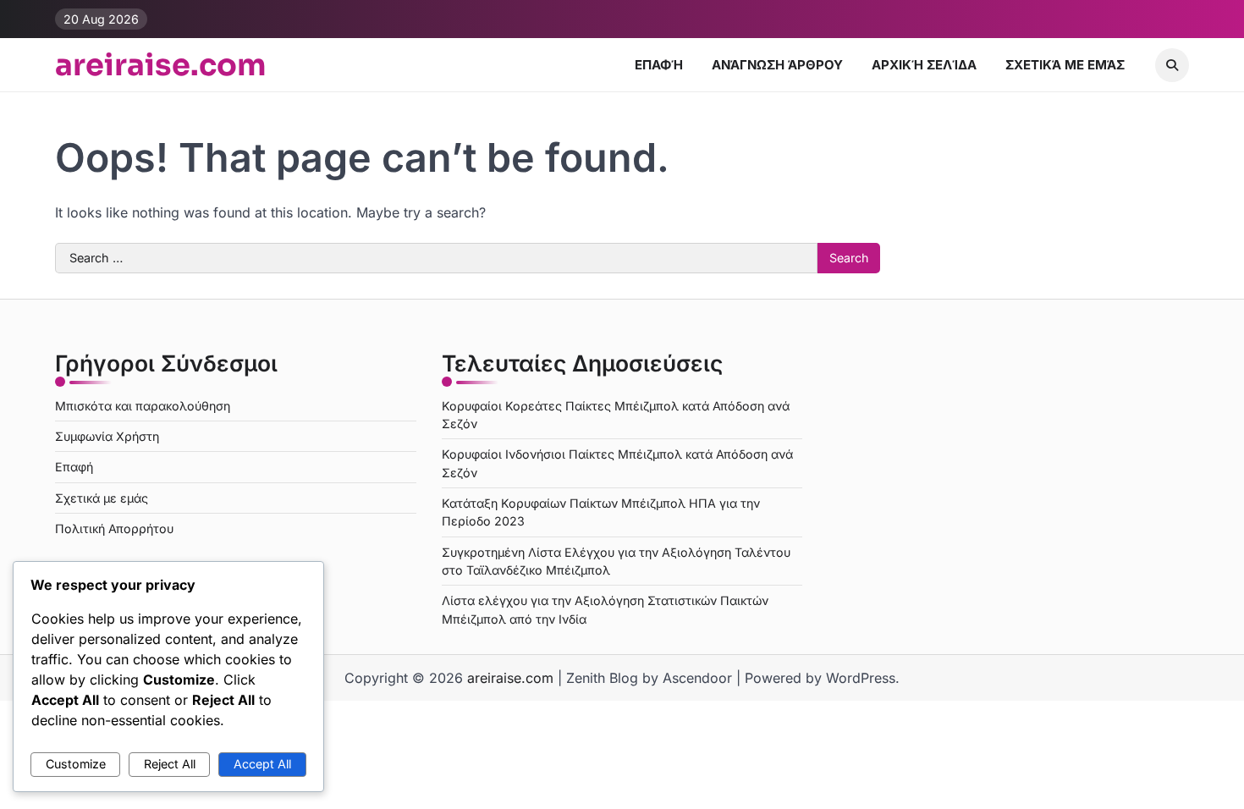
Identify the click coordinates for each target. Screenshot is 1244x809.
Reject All (169, 764)
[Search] (1172, 65)
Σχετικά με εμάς (1065, 65)
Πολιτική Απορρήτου (114, 528)
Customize (76, 764)
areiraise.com (161, 65)
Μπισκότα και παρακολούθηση (142, 406)
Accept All (262, 764)
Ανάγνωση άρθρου (777, 65)
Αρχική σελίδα (924, 65)
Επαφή (659, 65)
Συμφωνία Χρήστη (107, 436)
